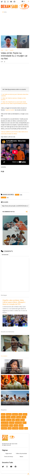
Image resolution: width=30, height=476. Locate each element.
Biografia (8, 414)
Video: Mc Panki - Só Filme (12, 242)
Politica (3, 420)
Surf (13, 420)
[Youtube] (11, 1)
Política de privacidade (21, 453)
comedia (11, 423)
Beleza (3, 414)
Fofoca (6, 50)
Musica (21, 456)
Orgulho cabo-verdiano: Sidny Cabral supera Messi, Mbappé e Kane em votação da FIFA (14, 302)
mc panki (11, 50)
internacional (4, 425)
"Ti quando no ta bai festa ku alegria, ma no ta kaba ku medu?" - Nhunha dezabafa (14, 369)
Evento (25, 414)
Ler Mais (15, 346)
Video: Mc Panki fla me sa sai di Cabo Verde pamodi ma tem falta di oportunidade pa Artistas (14, 102)
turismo (21, 428)
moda (11, 425)
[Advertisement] (9, 24)
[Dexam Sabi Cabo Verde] (15, 8)
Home (2, 50)
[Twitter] (2, 1)
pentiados (4, 428)
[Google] (5, 1)
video (26, 428)
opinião (21, 425)
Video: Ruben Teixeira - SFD (15, 342)
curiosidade (18, 423)
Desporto (15, 414)
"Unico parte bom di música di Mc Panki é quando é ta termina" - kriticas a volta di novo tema (14, 225)
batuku (22, 420)
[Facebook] (14, 1)
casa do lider (4, 423)
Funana (13, 417)
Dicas (20, 414)
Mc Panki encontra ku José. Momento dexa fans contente (14, 95)
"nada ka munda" (9, 110)
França (8, 417)
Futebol (19, 417)
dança (24, 423)
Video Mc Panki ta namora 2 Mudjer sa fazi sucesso (13, 98)
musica (16, 425)
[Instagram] (8, 1)
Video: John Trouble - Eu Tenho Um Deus (15, 402)
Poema (24, 417)
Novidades (4, 356)
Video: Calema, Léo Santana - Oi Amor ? (15, 386)
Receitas (8, 420)
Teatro (17, 420)
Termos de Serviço (8, 456)
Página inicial (9, 453)
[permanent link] (4, 61)
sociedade (15, 428)
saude (9, 428)
